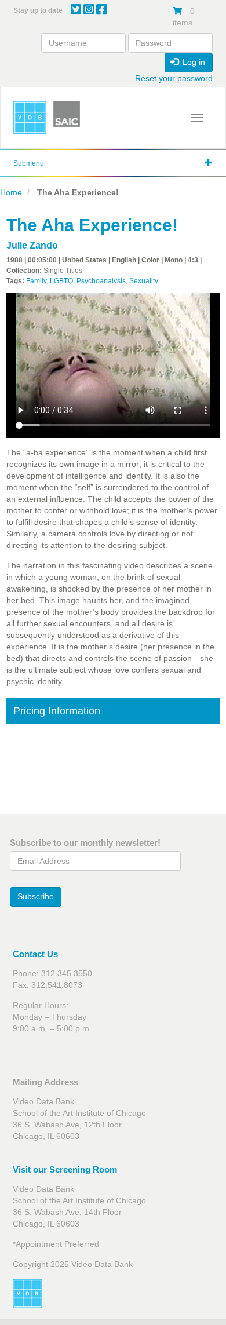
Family (36, 281)
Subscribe (35, 896)
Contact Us (35, 954)
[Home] (29, 117)
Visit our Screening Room (65, 1169)
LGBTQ (61, 281)
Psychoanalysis (101, 281)
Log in (192, 62)
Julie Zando (32, 245)
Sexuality (143, 281)
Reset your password (174, 78)
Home (11, 192)
